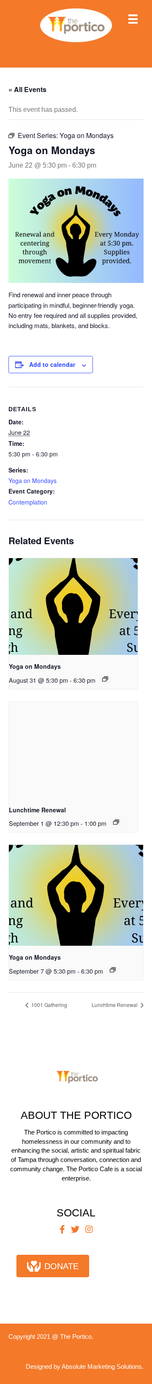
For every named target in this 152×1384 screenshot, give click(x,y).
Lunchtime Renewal (37, 810)
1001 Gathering (48, 1004)
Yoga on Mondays (32, 480)
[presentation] (73, 606)
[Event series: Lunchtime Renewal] (116, 822)
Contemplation (27, 502)
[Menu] (133, 19)
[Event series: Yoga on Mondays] (105, 678)
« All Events (27, 89)
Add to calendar (52, 364)
